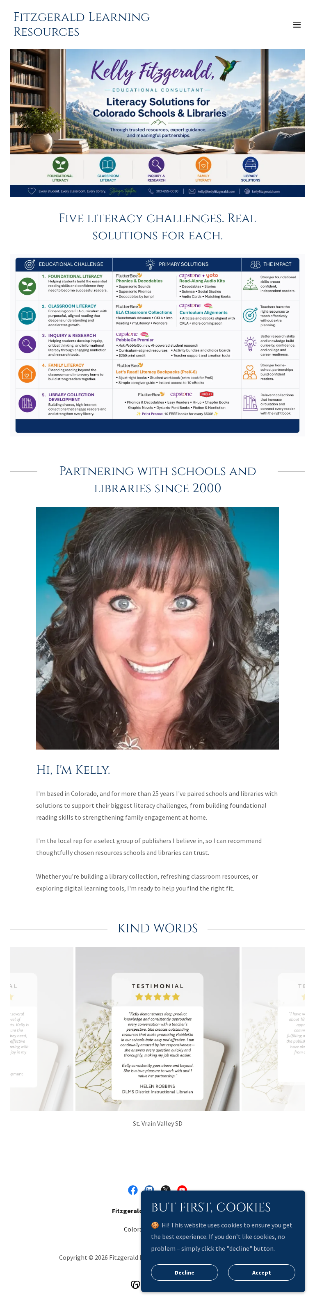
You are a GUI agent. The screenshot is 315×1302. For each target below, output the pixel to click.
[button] (297, 24)
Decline (184, 1272)
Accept (261, 1272)
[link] (113, 33)
